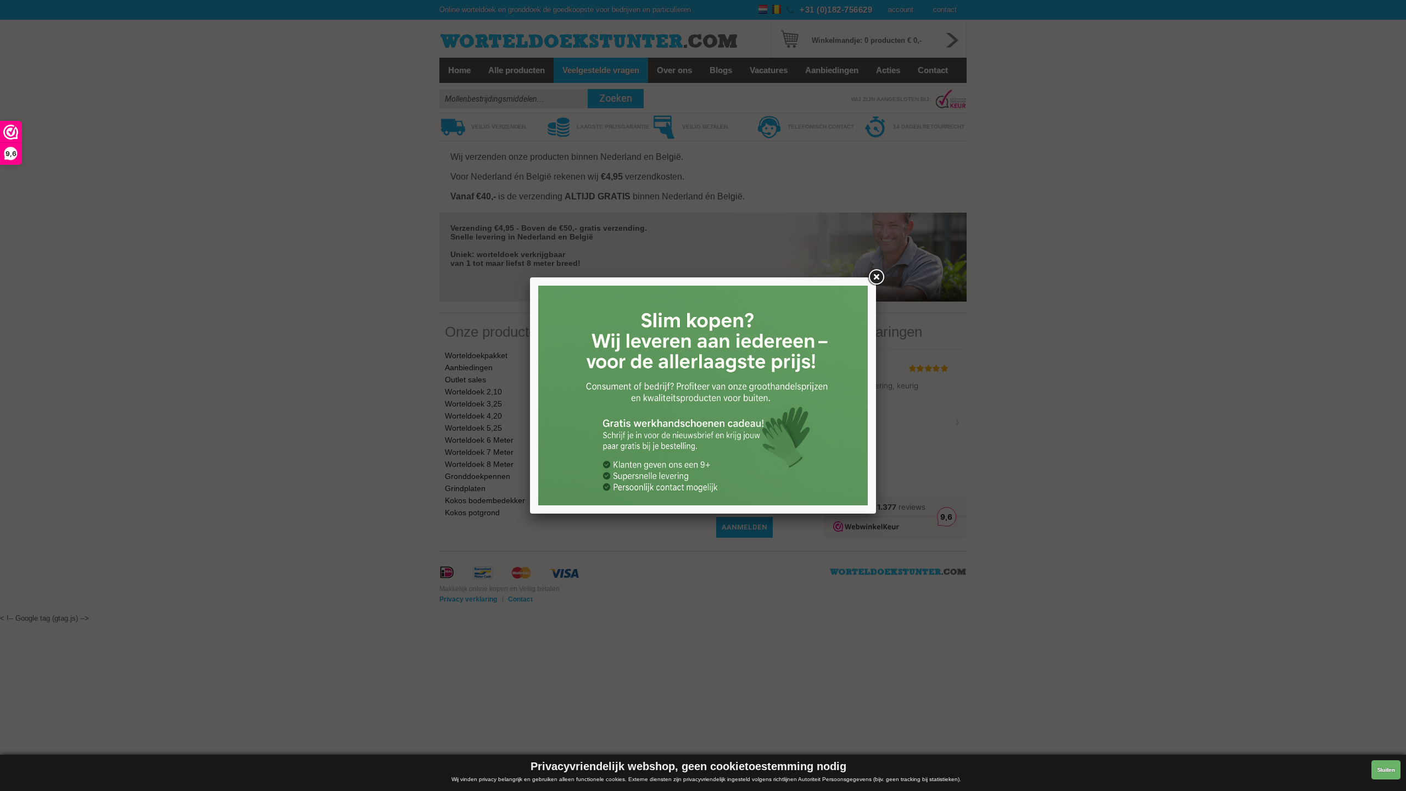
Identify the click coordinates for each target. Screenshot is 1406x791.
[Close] (876, 277)
